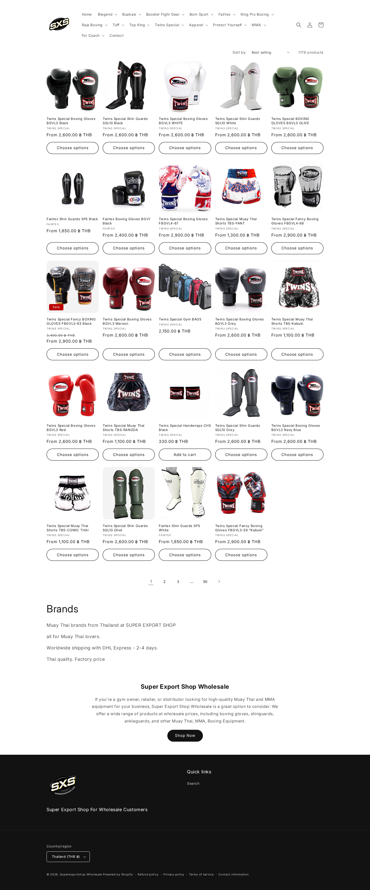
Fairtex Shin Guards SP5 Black (72, 219)
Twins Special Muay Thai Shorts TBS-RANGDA (123, 427)
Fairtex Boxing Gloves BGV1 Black (126, 221)
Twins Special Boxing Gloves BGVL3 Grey (239, 321)
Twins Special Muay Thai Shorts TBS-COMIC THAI (68, 528)
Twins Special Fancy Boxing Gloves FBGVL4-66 (295, 221)
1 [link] (151, 581)
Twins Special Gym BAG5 (180, 319)
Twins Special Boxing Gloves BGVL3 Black (71, 121)
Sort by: (239, 52)
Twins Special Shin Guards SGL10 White (237, 121)
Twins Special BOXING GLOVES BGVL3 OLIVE (290, 121)
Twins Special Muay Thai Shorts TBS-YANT (236, 221)
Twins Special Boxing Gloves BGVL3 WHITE (183, 121)
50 (205, 581)
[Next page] (219, 581)
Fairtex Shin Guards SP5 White (179, 528)
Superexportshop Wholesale (81, 874)
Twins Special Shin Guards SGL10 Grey (237, 427)
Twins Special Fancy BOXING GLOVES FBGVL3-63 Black (71, 321)
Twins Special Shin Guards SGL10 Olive (125, 528)
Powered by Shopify (118, 874)
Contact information (233, 874)
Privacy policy (173, 874)
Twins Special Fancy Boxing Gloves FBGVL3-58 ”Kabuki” (239, 528)
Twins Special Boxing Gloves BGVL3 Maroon (127, 321)
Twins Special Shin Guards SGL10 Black (125, 121)
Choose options (73, 147)
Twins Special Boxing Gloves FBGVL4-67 (183, 221)
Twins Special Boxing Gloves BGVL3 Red (71, 427)
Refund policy (148, 874)
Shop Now (185, 735)
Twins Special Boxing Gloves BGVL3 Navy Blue (295, 427)
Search (193, 783)
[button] (107, 14)
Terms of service (201, 874)
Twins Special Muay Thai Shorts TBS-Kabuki (292, 321)
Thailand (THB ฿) (66, 856)
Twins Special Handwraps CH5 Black (185, 427)
